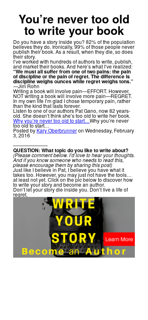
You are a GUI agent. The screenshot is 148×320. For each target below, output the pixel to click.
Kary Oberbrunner (57, 130)
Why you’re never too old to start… (51, 120)
